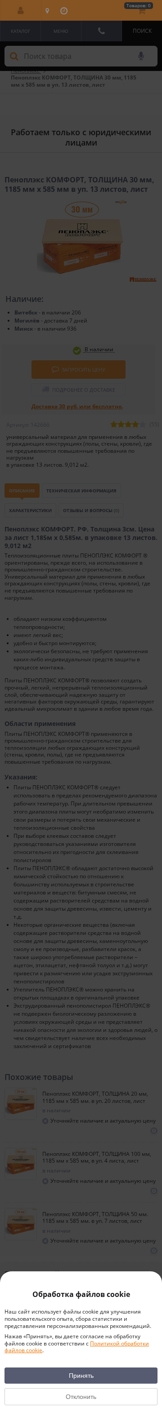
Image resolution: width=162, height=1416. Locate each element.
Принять (81, 1375)
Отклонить (81, 1396)
